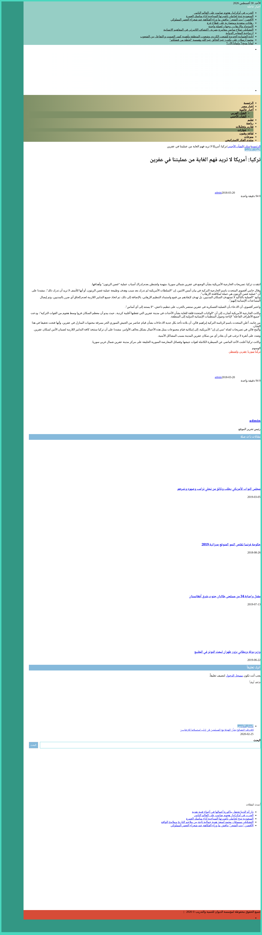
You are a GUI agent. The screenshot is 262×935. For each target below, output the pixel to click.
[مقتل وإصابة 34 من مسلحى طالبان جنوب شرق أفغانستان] (227, 588)
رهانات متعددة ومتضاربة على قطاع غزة (230, 22)
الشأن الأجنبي (238, 116)
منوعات (248, 136)
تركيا (258, 351)
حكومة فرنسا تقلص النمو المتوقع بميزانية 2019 (231, 545)
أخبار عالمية (246, 109)
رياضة (249, 123)
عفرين (243, 351)
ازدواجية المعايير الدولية (239, 33)
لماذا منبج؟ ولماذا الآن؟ (239, 43)
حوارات (242, 129)
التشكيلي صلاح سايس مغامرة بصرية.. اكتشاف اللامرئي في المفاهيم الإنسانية (208, 29)
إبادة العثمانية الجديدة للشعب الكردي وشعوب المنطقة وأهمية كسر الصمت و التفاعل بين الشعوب (196, 36)
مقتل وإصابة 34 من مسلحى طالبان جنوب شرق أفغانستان (225, 596)
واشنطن (233, 351)
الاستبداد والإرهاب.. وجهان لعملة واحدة (231, 26)
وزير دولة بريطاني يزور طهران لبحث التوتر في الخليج (227, 652)
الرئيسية (248, 102)
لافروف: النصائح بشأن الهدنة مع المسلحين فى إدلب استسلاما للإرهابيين (216, 730)
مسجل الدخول (234, 675)
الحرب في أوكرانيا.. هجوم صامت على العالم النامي (223, 12)
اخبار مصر (247, 106)
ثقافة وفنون (246, 133)
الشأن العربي (238, 113)
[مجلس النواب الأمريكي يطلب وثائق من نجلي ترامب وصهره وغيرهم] (228, 481)
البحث (257, 740)
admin (218, 192)
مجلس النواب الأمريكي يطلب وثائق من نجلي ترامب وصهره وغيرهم (219, 489)
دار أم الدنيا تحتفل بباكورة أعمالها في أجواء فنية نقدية (222, 811)
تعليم (250, 119)
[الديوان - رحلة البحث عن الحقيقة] (218, 84)
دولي (247, 146)
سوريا (251, 351)
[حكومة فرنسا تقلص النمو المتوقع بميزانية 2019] (241, 536)
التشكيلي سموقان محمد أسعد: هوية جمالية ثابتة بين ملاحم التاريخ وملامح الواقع (207, 821)
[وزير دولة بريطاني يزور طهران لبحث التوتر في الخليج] (228, 644)
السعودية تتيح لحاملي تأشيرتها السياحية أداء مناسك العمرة (219, 16)
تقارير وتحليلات (244, 126)
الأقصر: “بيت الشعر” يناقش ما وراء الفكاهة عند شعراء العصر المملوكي (212, 19)
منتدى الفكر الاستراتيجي (239, 140)
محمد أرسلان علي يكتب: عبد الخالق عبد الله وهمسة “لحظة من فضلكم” (211, 39)
